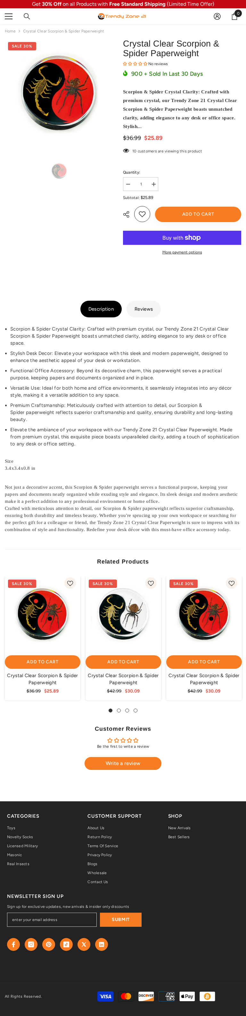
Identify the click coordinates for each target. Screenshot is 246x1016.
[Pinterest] (48, 944)
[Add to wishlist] (142, 214)
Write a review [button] (123, 763)
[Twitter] (84, 944)
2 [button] (119, 710)
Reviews (144, 309)
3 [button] (127, 710)
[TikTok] (66, 944)
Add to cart (198, 214)
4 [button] (135, 710)
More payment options (182, 252)
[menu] (8, 16)
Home (10, 31)
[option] (59, 93)
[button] (135, 64)
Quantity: (131, 172)
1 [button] (110, 710)
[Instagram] (31, 944)
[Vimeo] (101, 944)
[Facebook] (13, 944)
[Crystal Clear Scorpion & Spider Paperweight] (42, 614)
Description (101, 309)
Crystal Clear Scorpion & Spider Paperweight (42, 679)
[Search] (27, 16)
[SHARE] (128, 214)
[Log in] (217, 16)
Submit (121, 919)
